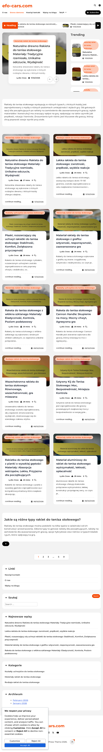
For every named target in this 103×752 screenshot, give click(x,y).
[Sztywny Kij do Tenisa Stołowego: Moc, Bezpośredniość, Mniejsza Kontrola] (77, 370)
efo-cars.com (17, 5)
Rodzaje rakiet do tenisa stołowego (89, 69)
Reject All (36, 741)
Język (61, 12)
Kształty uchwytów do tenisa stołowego (24, 213)
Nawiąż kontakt (33, 12)
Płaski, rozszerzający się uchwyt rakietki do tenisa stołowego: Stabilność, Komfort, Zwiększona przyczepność (21, 243)
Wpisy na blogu (50, 12)
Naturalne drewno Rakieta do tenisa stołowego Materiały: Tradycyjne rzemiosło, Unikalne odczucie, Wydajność (31, 54)
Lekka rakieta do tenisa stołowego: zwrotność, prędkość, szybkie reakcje (24, 24)
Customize (15, 741)
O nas (4, 12)
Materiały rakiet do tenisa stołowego (30, 41)
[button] (50, 79)
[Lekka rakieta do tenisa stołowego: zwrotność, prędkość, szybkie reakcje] (77, 149)
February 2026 (20, 700)
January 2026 (20, 703)
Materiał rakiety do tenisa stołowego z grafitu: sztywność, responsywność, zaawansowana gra (49, 645)
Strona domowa (17, 12)
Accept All (25, 745)
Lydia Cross (21, 78)
